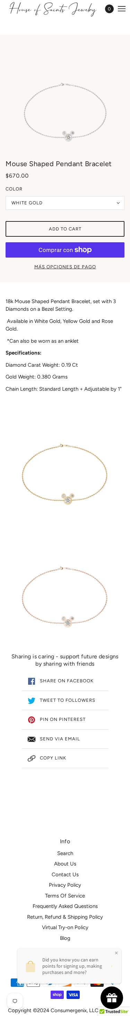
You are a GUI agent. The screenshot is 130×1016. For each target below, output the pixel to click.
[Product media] (65, 473)
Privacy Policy (65, 885)
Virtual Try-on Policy (65, 927)
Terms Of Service (65, 896)
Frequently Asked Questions (65, 906)
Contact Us (65, 874)
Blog (65, 938)
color (14, 189)
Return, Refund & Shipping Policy (65, 917)
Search (65, 853)
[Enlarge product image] (65, 98)
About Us (65, 864)
